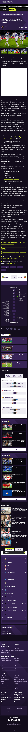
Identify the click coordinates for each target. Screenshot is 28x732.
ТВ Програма (18, 695)
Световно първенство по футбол (8, 666)
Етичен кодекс (6, 697)
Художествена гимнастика (21, 681)
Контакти (4, 699)
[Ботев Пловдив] (17, 6)
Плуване (17, 685)
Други (16, 668)
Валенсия (13, 267)
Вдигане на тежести (19, 679)
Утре (20, 376)
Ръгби (16, 688)
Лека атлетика (5, 679)
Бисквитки (17, 699)
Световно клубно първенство (6, 669)
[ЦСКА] (5, 6)
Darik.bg (8, 708)
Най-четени (5, 455)
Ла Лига (3, 270)
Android (10, 263)
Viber (24, 256)
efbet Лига (9, 380)
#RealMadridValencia (9, 138)
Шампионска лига (19, 662)
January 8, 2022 (8, 142)
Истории (4, 692)
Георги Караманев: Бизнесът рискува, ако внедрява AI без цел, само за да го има (18, 523)
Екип (2, 695)
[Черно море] (19, 6)
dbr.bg (12, 513)
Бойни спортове (6, 685)
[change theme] (26, 9)
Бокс (3, 681)
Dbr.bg (20, 711)
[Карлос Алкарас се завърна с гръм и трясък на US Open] (14, 442)
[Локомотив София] (25, 6)
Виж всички (13, 415)
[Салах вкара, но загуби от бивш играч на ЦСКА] (14, 435)
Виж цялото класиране (13, 621)
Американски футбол (7, 688)
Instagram (14, 258)
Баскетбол (17, 675)
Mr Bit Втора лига (19, 648)
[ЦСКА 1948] (7, 6)
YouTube (3, 258)
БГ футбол (5, 646)
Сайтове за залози (6, 630)
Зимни (3, 683)
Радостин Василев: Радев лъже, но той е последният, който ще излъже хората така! (18, 530)
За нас (3, 702)
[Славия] (15, 6)
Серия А (7, 407)
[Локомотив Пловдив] (27, 6)
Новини (3, 644)
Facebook (19, 256)
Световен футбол (13, 14)
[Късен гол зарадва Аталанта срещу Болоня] (14, 427)
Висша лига (8, 390)
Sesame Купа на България (8, 650)
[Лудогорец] (3, 6)
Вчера (7, 376)
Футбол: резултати (7, 633)
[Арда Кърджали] (9, 6)
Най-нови (4, 421)
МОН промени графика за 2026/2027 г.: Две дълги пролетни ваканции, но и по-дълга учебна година (19, 510)
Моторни (17, 683)
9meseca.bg (19, 708)
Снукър (4, 687)
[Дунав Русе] (23, 6)
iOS (15, 263)
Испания (21, 14)
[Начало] (3, 14)
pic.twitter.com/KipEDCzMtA (11, 179)
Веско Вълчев (8, 27)
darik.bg (13, 520)
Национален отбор (19, 650)
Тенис (3, 677)
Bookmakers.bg (6, 631)
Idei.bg (8, 711)
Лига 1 (3, 662)
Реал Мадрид (5, 267)
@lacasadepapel (18, 137)
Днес (14, 376)
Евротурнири (5, 652)
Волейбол (4, 675)
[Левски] (1, 6)
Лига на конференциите (20, 664)
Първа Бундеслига (6, 660)
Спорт (3, 673)
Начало (6, 14)
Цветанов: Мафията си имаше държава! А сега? (18, 542)
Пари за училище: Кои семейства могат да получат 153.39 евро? (19, 536)
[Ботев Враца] (21, 6)
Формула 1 (17, 677)
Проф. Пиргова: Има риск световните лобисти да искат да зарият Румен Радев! (18, 517)
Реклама (17, 702)
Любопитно (18, 692)
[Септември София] (11, 6)
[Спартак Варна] (13, 6)
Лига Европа (5, 664)
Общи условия (19, 697)
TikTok (8, 258)
